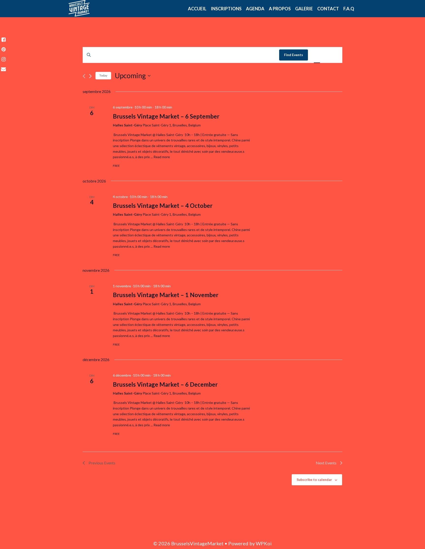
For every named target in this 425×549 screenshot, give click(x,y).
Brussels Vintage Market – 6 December (165, 384)
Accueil (197, 8)
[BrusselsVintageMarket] (79, 7)
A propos (280, 8)
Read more (161, 157)
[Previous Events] (84, 76)
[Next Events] (90, 76)
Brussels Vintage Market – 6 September (166, 116)
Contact (328, 8)
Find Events (293, 55)
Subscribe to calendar (314, 479)
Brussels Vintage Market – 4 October (162, 205)
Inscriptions (226, 8)
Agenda (255, 8)
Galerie (304, 8)
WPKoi (264, 543)
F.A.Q (348, 8)
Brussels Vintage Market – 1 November (165, 294)
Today (103, 75)
